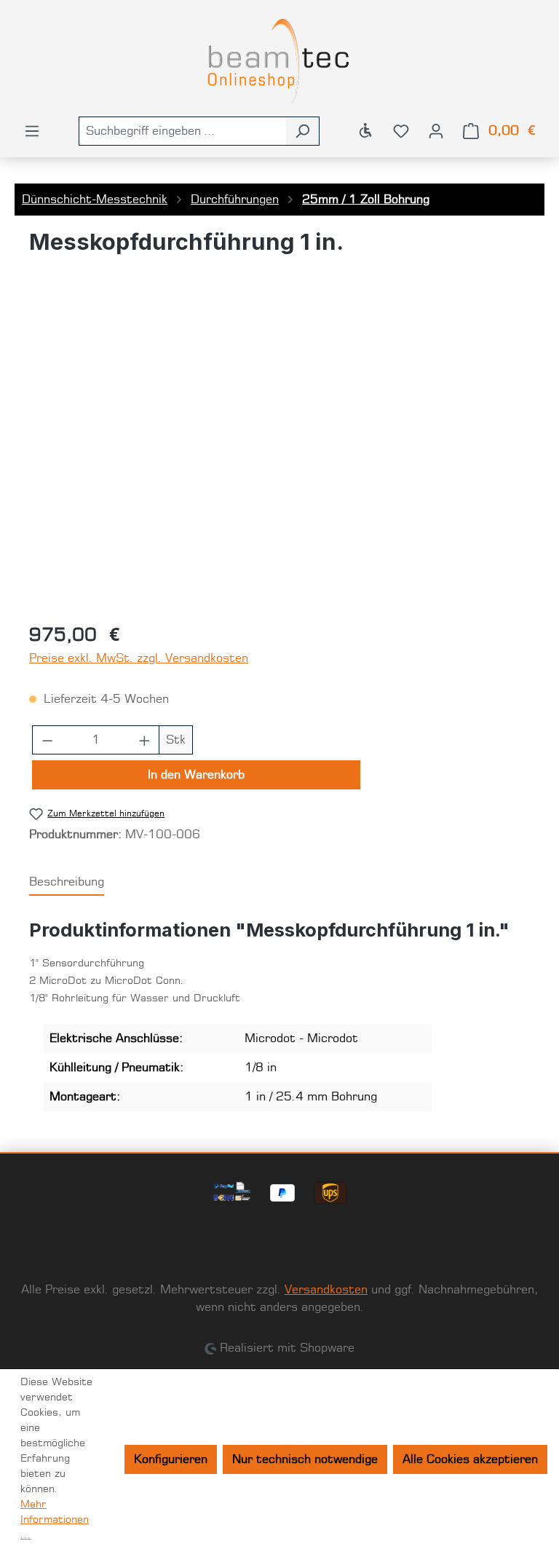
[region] (279, 453)
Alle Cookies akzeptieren (470, 1459)
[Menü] (32, 131)
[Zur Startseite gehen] (279, 61)
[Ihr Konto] (436, 131)
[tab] (66, 883)
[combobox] (182, 131)
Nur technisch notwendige (305, 1459)
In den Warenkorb (196, 775)
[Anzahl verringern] (47, 739)
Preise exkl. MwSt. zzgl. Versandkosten (138, 658)
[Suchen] (302, 131)
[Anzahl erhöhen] (145, 739)
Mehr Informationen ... (54, 1519)
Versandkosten (326, 1290)
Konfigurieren (170, 1459)
